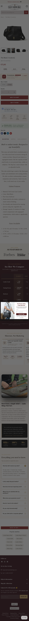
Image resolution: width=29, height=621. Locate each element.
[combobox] (17, 312)
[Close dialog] (27, 302)
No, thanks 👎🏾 (21, 317)
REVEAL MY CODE (21, 314)
